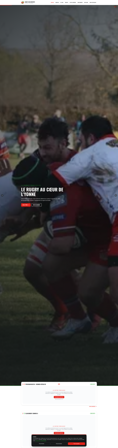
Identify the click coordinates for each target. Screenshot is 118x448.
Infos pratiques (93, 2)
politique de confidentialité (40, 440)
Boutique (86, 2)
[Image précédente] (2, 195)
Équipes (66, 2)
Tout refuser (41, 443)
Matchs (57, 2)
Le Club (61, 2)
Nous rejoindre (36, 205)
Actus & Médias (73, 2)
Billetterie (25, 205)
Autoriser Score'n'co (59, 397)
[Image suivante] (116, 195)
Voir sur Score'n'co (58, 399)
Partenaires (80, 2)
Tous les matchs (92, 406)
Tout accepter (77, 443)
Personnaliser (59, 443)
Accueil (52, 2)
